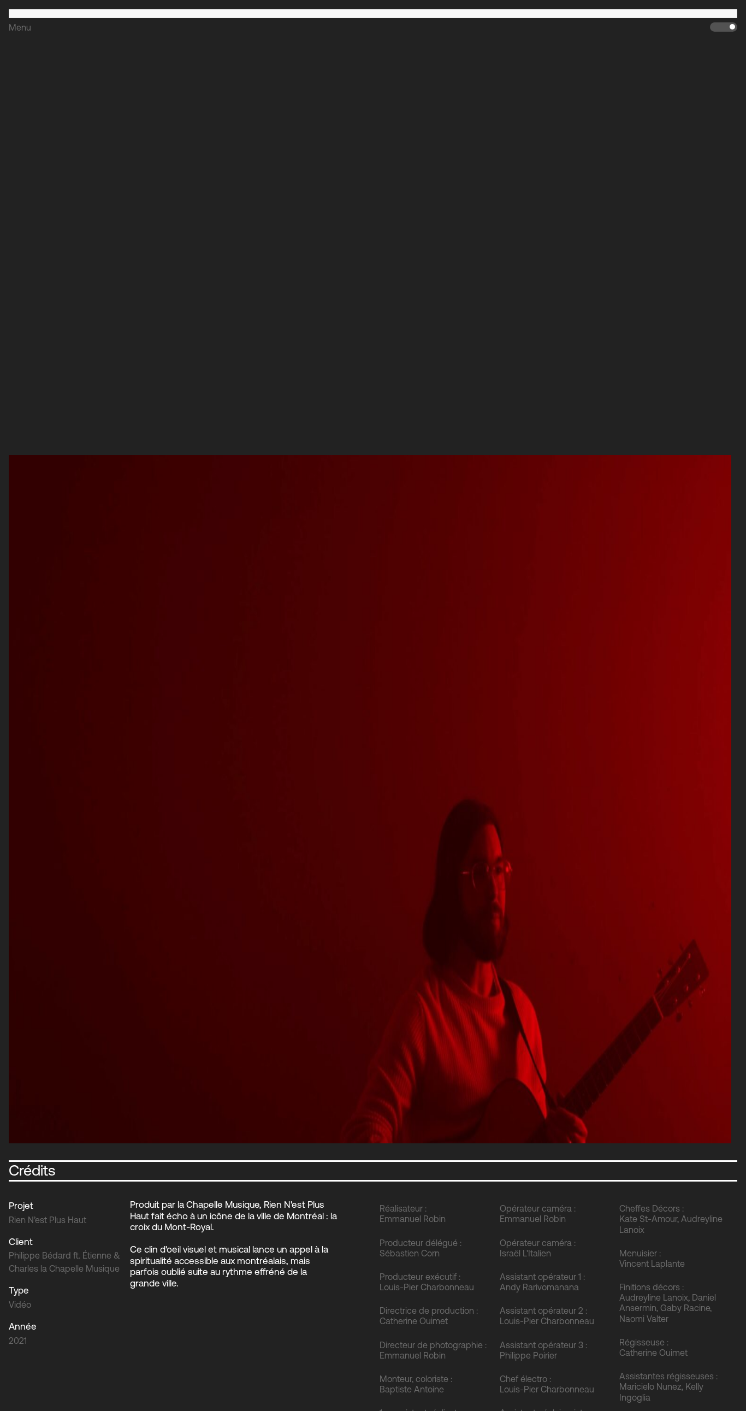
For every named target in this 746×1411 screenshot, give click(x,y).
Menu (20, 27)
